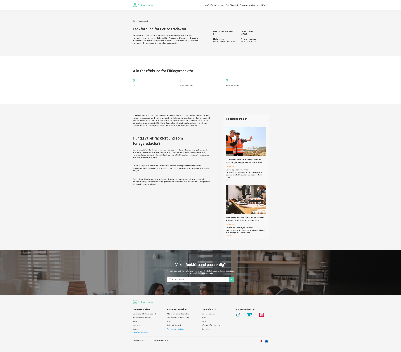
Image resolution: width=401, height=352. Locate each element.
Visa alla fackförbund (140, 333)
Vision (135, 321)
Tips (227, 5)
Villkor (204, 318)
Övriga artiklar (230, 166)
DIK (134, 86)
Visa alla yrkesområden (175, 329)
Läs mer (229, 180)
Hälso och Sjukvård (174, 325)
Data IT (169, 321)
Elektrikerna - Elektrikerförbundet (144, 314)
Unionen (135, 329)
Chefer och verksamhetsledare (178, 314)
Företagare (244, 5)
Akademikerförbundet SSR (142, 318)
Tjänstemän (234, 5)
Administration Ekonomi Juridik (178, 318)
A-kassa (221, 5)
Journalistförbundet (186, 86)
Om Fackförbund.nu (208, 314)
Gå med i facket (261, 5)
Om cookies (206, 329)
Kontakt (204, 321)
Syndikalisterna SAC (233, 86)
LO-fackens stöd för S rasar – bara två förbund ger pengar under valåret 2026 (244, 161)
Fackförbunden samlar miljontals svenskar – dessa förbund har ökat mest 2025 (245, 219)
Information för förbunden (211, 325)
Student (252, 5)
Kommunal (136, 325)
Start (134, 21)
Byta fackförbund (210, 5)
